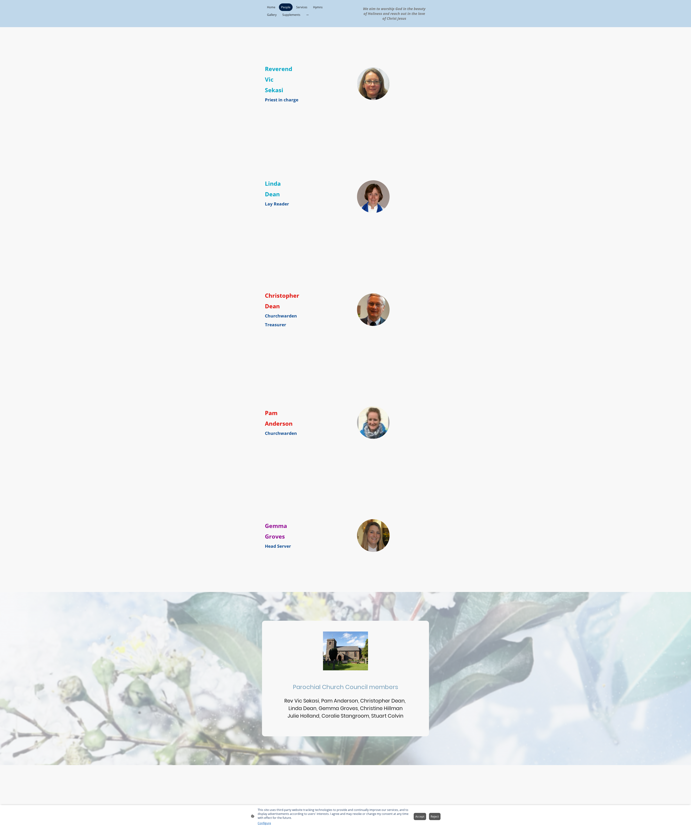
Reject (435, 816)
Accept (419, 816)
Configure (264, 823)
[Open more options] (307, 14)
